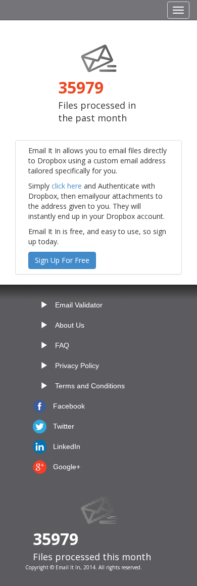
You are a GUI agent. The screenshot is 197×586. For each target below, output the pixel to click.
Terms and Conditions (90, 386)
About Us (69, 325)
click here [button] (67, 186)
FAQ (62, 345)
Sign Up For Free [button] (62, 260)
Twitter (63, 426)
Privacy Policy (77, 366)
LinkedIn (66, 446)
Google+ (66, 467)
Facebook (69, 406)
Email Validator (79, 305)
